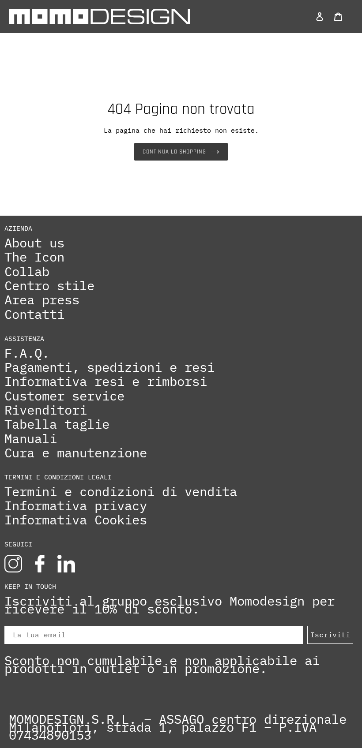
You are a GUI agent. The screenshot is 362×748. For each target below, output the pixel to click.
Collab (26, 272)
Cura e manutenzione (75, 453)
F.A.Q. (26, 353)
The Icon (34, 257)
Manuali (30, 439)
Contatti (34, 314)
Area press (41, 300)
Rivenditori (45, 410)
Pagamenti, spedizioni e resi (109, 367)
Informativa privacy (75, 506)
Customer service (64, 396)
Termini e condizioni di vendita (120, 492)
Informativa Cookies (75, 520)
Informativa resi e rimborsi (105, 381)
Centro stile (49, 286)
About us (34, 243)
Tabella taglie (56, 424)
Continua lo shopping (175, 151)
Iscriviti (330, 634)
